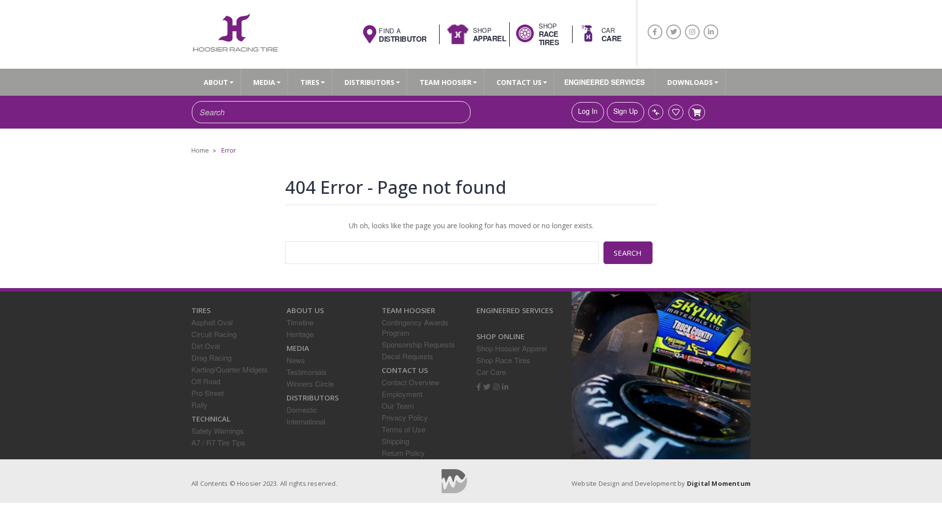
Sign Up (625, 111)
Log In (588, 111)
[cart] (696, 112)
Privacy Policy (405, 417)
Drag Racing (211, 357)
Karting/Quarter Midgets (229, 369)
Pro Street (207, 393)
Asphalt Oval (212, 322)
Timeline (300, 322)
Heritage (300, 334)
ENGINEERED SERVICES (604, 82)
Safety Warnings (217, 430)
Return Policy (403, 453)
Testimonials (307, 372)
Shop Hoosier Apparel (511, 348)
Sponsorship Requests (418, 344)
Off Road (205, 381)
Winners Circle (310, 383)
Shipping (395, 441)
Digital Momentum (454, 481)
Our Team (398, 405)
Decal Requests (407, 356)
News (296, 360)
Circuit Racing (213, 334)
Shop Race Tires (503, 360)
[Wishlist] (675, 112)
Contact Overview (411, 382)
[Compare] (655, 112)
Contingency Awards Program (415, 327)
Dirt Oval (205, 346)
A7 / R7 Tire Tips (218, 442)
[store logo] (235, 33)
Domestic (302, 409)
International (306, 421)
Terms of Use (403, 429)
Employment (402, 394)
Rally (199, 404)
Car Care (491, 372)
